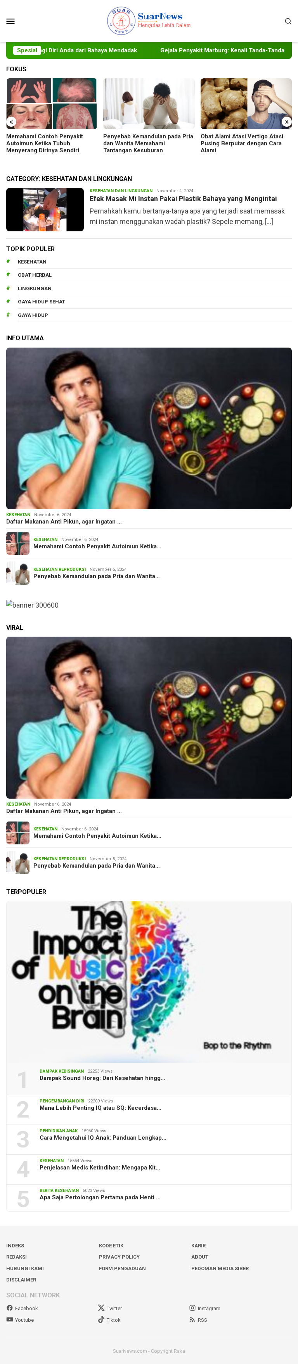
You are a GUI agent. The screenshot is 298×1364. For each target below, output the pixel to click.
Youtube (24, 1320)
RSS (202, 1320)
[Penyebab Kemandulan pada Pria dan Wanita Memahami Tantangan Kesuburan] (51, 103)
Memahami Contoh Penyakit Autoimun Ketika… (97, 546)
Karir (198, 1246)
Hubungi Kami (25, 1268)
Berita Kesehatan (59, 1190)
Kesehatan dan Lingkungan (121, 190)
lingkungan (35, 288)
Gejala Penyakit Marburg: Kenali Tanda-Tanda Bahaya (209, 50)
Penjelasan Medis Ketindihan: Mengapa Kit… (100, 1167)
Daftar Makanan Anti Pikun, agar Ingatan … (64, 521)
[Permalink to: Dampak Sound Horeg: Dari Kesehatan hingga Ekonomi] (149, 982)
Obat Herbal (35, 275)
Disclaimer (21, 1280)
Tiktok (114, 1320)
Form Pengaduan (122, 1268)
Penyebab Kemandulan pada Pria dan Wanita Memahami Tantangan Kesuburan (51, 143)
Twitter (114, 1308)
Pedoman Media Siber (220, 1268)
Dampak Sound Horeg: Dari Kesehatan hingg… (102, 1078)
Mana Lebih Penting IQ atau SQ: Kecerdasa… (100, 1107)
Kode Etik (111, 1246)
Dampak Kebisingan (62, 1071)
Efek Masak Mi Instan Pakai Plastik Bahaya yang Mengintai (183, 199)
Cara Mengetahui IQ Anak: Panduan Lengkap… (103, 1137)
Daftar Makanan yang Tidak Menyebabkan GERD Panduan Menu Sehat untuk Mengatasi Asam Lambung (241, 147)
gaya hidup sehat (41, 302)
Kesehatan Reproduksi (59, 569)
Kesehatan (32, 262)
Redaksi (16, 1257)
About (199, 1257)
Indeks (15, 1246)
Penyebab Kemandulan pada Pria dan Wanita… (96, 576)
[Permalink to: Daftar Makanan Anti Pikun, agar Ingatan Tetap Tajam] (149, 428)
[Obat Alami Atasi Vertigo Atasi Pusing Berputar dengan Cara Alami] (148, 103)
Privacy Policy (119, 1257)
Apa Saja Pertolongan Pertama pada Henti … (100, 1197)
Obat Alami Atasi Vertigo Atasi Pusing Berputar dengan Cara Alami (144, 143)
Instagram (209, 1308)
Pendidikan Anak (59, 1130)
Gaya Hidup (33, 315)
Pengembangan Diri (62, 1101)
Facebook (26, 1308)
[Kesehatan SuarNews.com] (149, 20)
